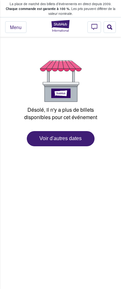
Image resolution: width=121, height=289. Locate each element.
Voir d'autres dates (60, 138)
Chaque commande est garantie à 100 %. (38, 8)
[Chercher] (110, 27)
